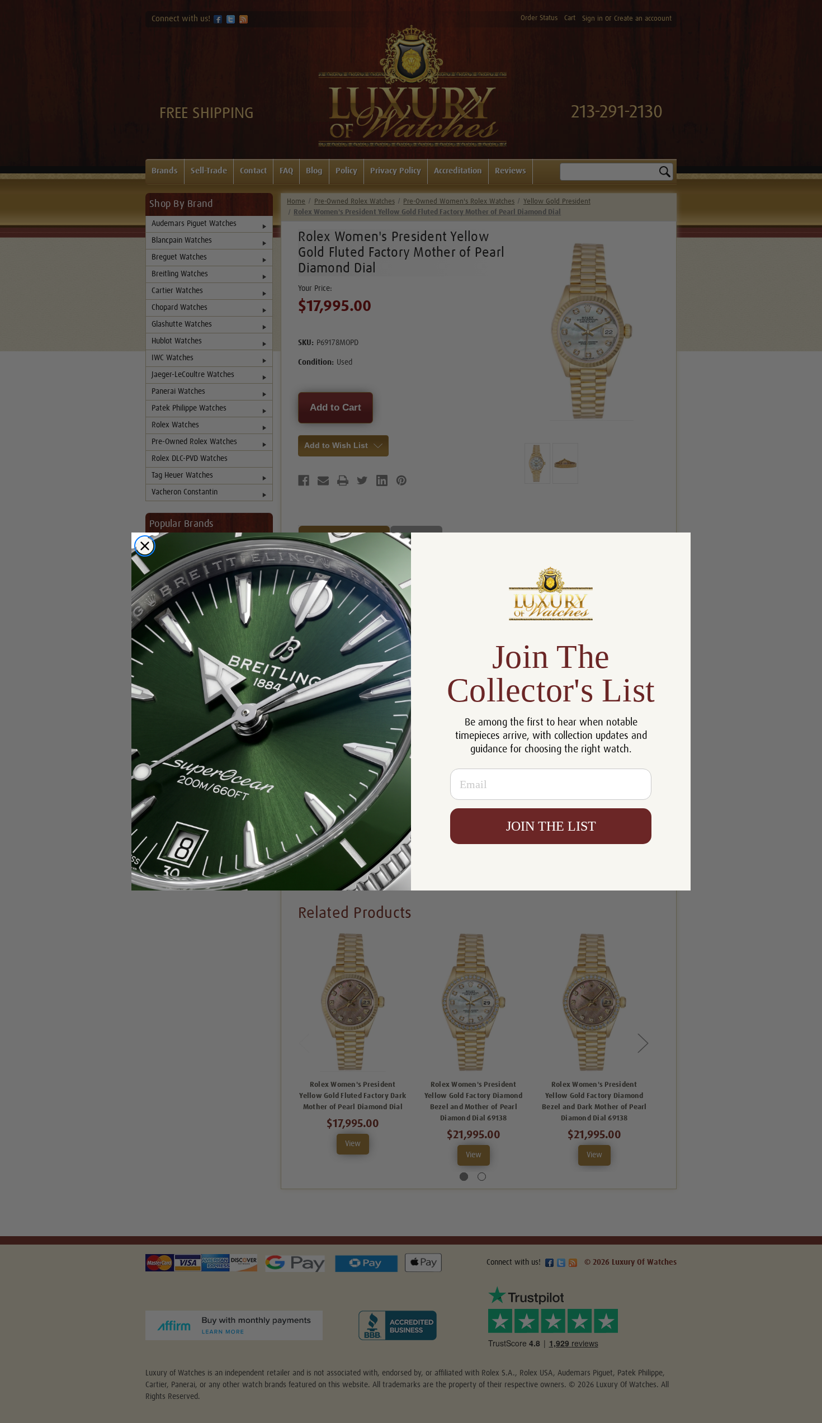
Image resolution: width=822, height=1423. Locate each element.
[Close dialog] (145, 546)
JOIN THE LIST (551, 826)
